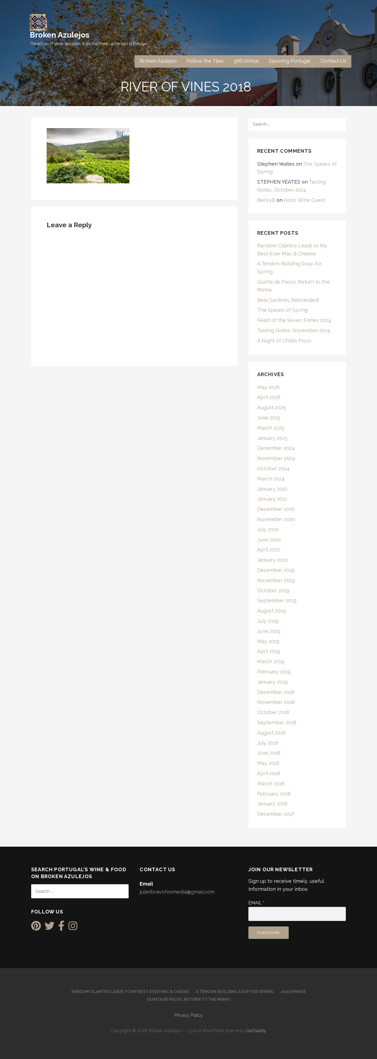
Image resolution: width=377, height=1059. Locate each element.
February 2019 (274, 672)
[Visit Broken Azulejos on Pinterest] (36, 928)
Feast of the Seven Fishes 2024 (294, 320)
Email (256, 902)
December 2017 (275, 814)
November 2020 (276, 519)
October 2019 (273, 590)
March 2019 (270, 661)
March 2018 (270, 783)
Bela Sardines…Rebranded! (288, 300)
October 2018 (273, 712)
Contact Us (333, 61)
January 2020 (272, 560)
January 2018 (272, 804)
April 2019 (268, 651)
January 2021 (272, 499)
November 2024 (276, 458)
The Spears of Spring (282, 310)
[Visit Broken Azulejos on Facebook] (61, 928)
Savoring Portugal (289, 61)
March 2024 (271, 479)
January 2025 (272, 438)
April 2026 (268, 397)
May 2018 (268, 763)
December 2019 (275, 570)
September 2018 (276, 722)
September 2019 (276, 600)
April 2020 (268, 550)
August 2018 (271, 733)
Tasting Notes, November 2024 (293, 330)
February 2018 (274, 794)
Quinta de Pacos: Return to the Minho (188, 999)
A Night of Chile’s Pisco (284, 341)
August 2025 (271, 407)
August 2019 (271, 611)
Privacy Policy (188, 1015)
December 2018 (275, 692)
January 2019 (272, 682)
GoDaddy (256, 1030)
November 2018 (276, 702)
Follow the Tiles (205, 61)
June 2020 (269, 540)
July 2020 (268, 529)
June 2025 (268, 418)
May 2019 (268, 641)
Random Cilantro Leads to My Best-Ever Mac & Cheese (130, 991)
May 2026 (268, 387)
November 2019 (276, 580)
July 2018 (267, 743)
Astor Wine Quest (304, 200)
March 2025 (270, 428)
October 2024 (273, 468)
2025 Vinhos (293, 991)
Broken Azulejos (59, 34)
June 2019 (268, 631)
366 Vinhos (246, 61)
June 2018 (268, 753)
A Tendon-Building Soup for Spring (235, 991)
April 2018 (268, 773)
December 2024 (276, 448)
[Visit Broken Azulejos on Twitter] (50, 928)
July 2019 (267, 621)
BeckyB (266, 200)
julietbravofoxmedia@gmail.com (177, 892)
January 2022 (272, 489)
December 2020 (276, 509)
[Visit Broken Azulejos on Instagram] (72, 928)
